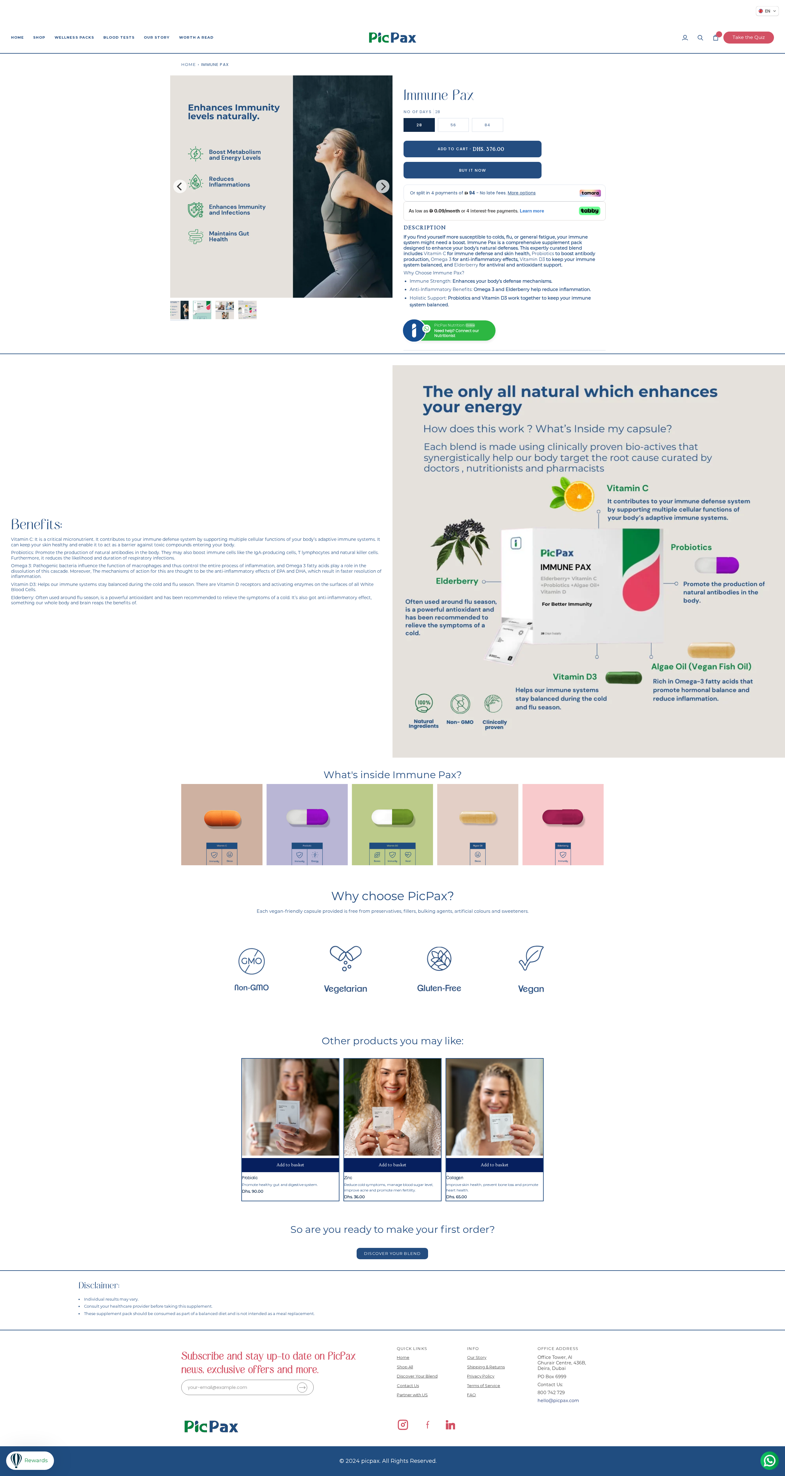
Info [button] (473, 1348)
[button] (39, 37)
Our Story (476, 1357)
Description (425, 227)
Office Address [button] (558, 1348)
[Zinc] (392, 1107)
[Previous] (180, 186)
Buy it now (472, 170)
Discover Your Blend (417, 1376)
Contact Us (408, 1385)
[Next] (382, 186)
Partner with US (412, 1394)
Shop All (405, 1366)
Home (188, 64)
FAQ (471, 1394)
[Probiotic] (290, 1107)
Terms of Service (483, 1385)
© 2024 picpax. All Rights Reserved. (388, 1461)
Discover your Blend (392, 1253)
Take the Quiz (749, 37)
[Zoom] (181, 286)
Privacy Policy (480, 1376)
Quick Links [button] (412, 1348)
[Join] (302, 1387)
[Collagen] (494, 1107)
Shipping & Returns (486, 1366)
